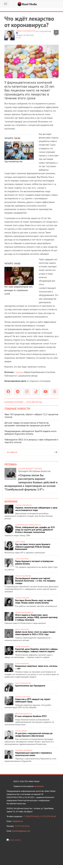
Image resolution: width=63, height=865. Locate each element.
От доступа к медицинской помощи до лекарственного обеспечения (34, 734)
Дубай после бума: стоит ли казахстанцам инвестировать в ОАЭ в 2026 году (35, 633)
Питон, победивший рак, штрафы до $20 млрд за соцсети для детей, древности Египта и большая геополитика (35, 530)
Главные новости (17, 409)
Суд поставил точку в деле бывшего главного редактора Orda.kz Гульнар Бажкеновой (32, 546)
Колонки (11, 501)
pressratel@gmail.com (21, 831)
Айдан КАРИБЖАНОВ (25, 31)
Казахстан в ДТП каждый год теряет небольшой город (32, 700)
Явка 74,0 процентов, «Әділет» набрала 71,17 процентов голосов (31, 415)
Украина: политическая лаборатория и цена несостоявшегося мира (36, 509)
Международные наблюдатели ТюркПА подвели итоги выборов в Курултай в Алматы (30, 432)
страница (19, 372)
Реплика (11, 464)
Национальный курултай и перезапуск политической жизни (33, 754)
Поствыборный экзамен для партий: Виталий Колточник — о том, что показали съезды (35, 581)
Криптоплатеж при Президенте (30, 685)
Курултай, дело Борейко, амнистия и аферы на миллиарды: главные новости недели (36, 650)
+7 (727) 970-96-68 (48, 816)
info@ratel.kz (17, 821)
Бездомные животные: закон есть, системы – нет (36, 667)
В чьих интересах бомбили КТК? (31, 716)
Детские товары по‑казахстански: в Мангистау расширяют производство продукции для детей (27, 424)
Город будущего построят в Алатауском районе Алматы (34, 562)
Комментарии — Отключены (23, 402)
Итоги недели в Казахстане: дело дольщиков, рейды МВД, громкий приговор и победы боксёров (36, 617)
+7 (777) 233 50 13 (21, 826)
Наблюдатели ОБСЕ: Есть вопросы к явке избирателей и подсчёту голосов (31, 441)
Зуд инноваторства (13, 161)
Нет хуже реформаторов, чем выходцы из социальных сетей (18, 290)
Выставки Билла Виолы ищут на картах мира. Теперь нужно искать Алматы (34, 601)
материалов (39, 786)
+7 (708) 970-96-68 (31, 816)
